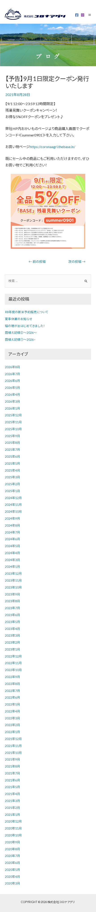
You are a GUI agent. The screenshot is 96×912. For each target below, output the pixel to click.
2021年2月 (12, 808)
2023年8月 (12, 601)
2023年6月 (12, 615)
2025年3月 (12, 477)
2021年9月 (12, 759)
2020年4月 (12, 876)
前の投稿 (37, 262)
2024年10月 (13, 511)
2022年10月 (13, 670)
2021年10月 (13, 753)
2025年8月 (12, 442)
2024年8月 (12, 525)
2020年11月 (13, 828)
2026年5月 (12, 387)
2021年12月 (13, 739)
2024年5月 (12, 546)
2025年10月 (13, 429)
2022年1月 (12, 732)
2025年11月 (13, 422)
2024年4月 (12, 553)
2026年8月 (12, 367)
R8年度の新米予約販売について (26, 312)
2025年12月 (13, 415)
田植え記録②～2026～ (21, 332)
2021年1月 (12, 814)
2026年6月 (12, 381)
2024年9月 (12, 518)
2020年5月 (12, 870)
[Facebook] (77, 15)
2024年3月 (12, 560)
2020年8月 (12, 849)
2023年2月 (12, 642)
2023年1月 (12, 649)
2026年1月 (12, 408)
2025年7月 (12, 449)
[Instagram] (82, 15)
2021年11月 (13, 746)
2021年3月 (12, 801)
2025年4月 (12, 470)
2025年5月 (12, 463)
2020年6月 (12, 863)
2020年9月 (12, 842)
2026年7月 (12, 374)
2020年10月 (13, 835)
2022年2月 (12, 725)
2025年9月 (12, 436)
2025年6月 (12, 456)
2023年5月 (12, 622)
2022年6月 (12, 697)
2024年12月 (13, 498)
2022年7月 (12, 691)
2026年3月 (12, 401)
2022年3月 (12, 718)
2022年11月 (13, 663)
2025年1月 (12, 491)
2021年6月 (12, 780)
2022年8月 (12, 684)
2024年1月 (12, 566)
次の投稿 (77, 262)
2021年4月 (12, 794)
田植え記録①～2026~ (20, 339)
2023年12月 (13, 573)
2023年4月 (12, 629)
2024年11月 (13, 504)
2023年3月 (12, 635)
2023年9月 (12, 594)
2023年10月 (13, 587)
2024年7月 (12, 532)
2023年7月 (12, 608)
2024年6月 (12, 539)
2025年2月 (12, 484)
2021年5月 (12, 787)
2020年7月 (12, 856)
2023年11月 (13, 580)
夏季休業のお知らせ (18, 319)
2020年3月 (12, 883)
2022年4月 (12, 711)
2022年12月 (13, 656)
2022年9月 (12, 677)
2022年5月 (12, 704)
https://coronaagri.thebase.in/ (52, 147)
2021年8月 (12, 766)
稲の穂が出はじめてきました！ (25, 326)
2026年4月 (12, 394)
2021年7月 (12, 773)
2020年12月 (13, 821)
